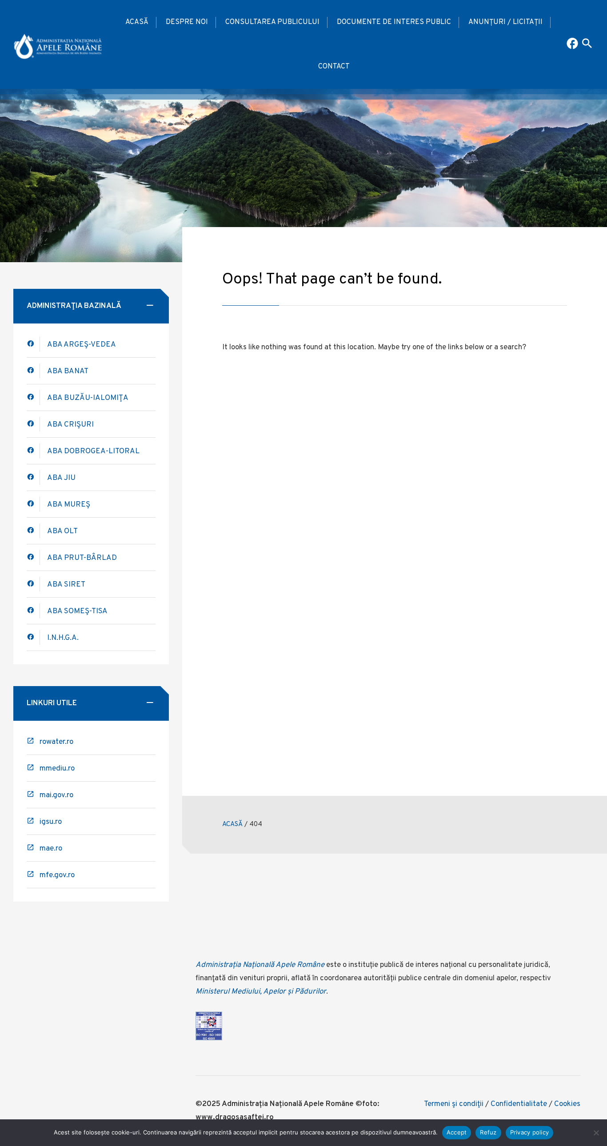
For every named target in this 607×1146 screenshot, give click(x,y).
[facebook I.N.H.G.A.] (33, 637)
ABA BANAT (67, 371)
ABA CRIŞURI (70, 425)
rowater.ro (56, 742)
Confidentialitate (519, 1104)
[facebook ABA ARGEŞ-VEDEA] (33, 344)
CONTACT (334, 66)
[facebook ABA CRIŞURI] (33, 450)
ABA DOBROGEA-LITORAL (93, 451)
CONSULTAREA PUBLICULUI (272, 22)
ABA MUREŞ (68, 505)
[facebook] (33, 370)
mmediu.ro (57, 769)
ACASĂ (136, 22)
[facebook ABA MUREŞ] (33, 504)
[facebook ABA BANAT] (33, 397)
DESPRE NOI (187, 22)
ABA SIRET (66, 585)
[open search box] (587, 44)
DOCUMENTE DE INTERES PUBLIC (394, 22)
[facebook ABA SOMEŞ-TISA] (33, 610)
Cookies (567, 1104)
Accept (457, 1132)
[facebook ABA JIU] (33, 477)
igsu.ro (51, 822)
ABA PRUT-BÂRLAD (82, 558)
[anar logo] (58, 44)
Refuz (488, 1132)
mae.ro (51, 849)
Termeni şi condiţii (453, 1104)
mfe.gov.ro (57, 875)
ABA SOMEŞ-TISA (77, 611)
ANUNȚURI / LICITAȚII (505, 22)
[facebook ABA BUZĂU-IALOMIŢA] (33, 424)
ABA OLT (62, 531)
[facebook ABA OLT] (33, 530)
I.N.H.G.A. (63, 638)
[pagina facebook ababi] (573, 44)
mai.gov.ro (56, 795)
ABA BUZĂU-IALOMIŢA (87, 398)
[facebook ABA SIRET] (33, 584)
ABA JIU (61, 478)
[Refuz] (595, 1132)
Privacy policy (529, 1132)
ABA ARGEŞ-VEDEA (81, 345)
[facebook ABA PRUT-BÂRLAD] (33, 557)
